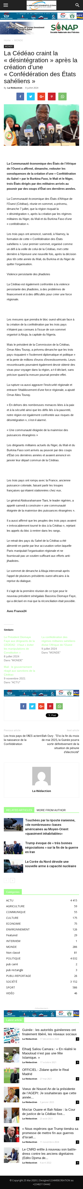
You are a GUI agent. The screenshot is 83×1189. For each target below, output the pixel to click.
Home (7, 40)
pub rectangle (14, 970)
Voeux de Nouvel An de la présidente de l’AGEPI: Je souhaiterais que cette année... (49, 1093)
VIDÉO (10, 993)
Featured (11, 935)
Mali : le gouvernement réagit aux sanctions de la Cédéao (19, 670)
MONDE (18, 40)
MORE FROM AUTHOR (51, 810)
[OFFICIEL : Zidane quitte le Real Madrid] (11, 1075)
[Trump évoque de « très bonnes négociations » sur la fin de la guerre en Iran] (13, 847)
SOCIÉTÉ (11, 981)
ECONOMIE (13, 923)
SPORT (10, 987)
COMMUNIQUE (15, 912)
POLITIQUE (13, 958)
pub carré (12, 964)
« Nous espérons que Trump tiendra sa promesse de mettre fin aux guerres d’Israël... (50, 1133)
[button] (77, 5)
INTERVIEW (13, 941)
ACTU (9, 900)
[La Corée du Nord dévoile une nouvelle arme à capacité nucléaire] (13, 866)
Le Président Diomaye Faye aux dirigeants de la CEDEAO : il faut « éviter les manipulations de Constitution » (19, 645)
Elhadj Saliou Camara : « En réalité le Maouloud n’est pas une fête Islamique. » (49, 1053)
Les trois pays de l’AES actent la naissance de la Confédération (23, 740)
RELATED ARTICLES (19, 810)
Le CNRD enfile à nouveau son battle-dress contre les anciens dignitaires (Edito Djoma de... (49, 1154)
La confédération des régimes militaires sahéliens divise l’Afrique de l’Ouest (58, 641)
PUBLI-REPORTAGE (18, 976)
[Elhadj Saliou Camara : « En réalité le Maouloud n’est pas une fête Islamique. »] (11, 1055)
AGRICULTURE (15, 906)
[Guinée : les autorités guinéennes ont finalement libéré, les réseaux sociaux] (11, 1035)
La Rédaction (14, 87)
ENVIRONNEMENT (18, 929)
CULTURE (12, 918)
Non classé (13, 952)
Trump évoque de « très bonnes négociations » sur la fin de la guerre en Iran (51, 847)
